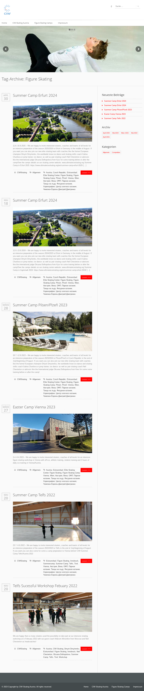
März (6, 304)
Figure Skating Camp (71, 473)
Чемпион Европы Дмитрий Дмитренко (59, 189)
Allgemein (36, 172)
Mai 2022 (134, 133)
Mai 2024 (115, 133)
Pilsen (58, 178)
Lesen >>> (86, 172)
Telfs (71, 564)
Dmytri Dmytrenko (71, 649)
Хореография (49, 186)
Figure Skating (66, 175)
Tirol (76, 564)
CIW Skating (58, 649)
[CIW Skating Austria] (7, 9)
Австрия (46, 181)
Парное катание (68, 181)
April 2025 (106, 133)
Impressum (63, 23)
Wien (77, 178)
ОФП (59, 181)
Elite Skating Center (51, 175)
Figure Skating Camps (43, 23)
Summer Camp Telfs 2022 (34, 494)
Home (86, 687)
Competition (116, 152)
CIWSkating (22, 172)
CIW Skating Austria (21, 23)
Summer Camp (62, 564)
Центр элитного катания (66, 186)
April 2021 (106, 137)
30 (6, 98)
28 (6, 308)
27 (6, 410)
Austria (49, 172)
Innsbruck (74, 561)
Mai (6, 200)
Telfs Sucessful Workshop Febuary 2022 (45, 585)
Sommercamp (49, 564)
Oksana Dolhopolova (61, 654)
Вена (53, 181)
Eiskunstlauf (72, 172)
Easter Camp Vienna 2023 (34, 407)
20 (6, 498)
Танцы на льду (49, 184)
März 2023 (125, 133)
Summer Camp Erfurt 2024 (35, 95)
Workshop (63, 657)
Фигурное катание (64, 184)
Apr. (6, 95)
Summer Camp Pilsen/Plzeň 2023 (40, 305)
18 (6, 203)
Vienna (71, 178)
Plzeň (64, 178)
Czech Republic (59, 172)
